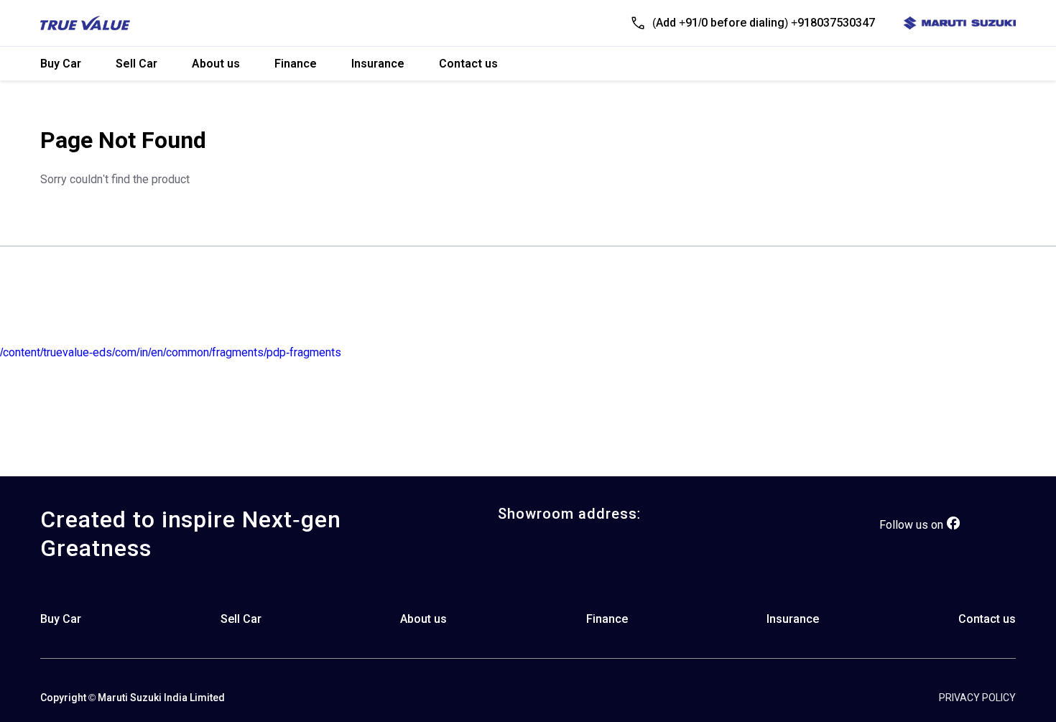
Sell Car (136, 63)
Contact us (468, 63)
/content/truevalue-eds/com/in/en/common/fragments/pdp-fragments (170, 352)
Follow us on (911, 525)
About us (216, 63)
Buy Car (60, 63)
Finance (295, 63)
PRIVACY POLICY (977, 697)
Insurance (377, 63)
